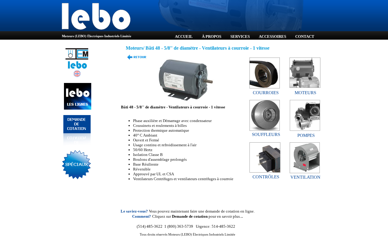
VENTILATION (305, 177)
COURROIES (266, 92)
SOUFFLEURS (266, 134)
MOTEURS (305, 92)
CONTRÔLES (266, 176)
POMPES (306, 135)
